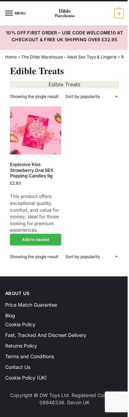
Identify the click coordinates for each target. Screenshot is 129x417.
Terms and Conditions (29, 356)
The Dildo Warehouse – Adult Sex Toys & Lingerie (69, 56)
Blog (10, 315)
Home (11, 56)
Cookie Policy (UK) (26, 378)
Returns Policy (21, 346)
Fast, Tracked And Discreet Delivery (45, 335)
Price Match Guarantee (31, 305)
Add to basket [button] (35, 239)
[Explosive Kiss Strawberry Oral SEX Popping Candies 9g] (35, 130)
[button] (118, 13)
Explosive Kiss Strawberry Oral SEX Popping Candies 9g (31, 170)
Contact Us (17, 367)
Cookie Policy (20, 324)
